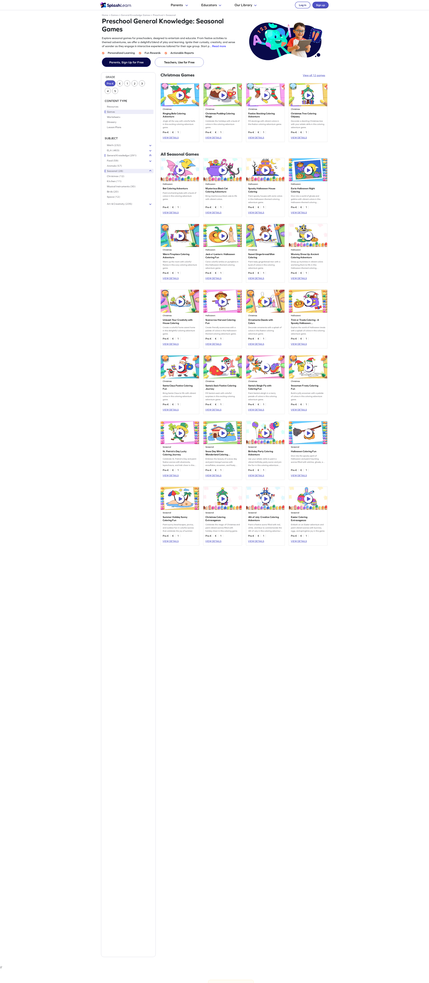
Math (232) (114, 145)
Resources (112, 106)
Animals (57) (114, 166)
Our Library (243, 5)
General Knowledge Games (135, 15)
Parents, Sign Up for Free (126, 62)
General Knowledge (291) (122, 155)
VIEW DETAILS (171, 137)
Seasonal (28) (115, 171)
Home (105, 15)
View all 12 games (314, 75)
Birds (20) (113, 191)
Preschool (158, 15)
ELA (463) (113, 150)
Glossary (111, 122)
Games (114, 15)
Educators (209, 5)
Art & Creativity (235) (119, 204)
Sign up (320, 5)
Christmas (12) (115, 176)
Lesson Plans (114, 127)
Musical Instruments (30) (121, 186)
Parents (177, 5)
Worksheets (113, 117)
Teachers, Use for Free (179, 62)
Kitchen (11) (114, 181)
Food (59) (112, 160)
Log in (302, 5)
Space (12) (113, 197)
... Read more (217, 46)
